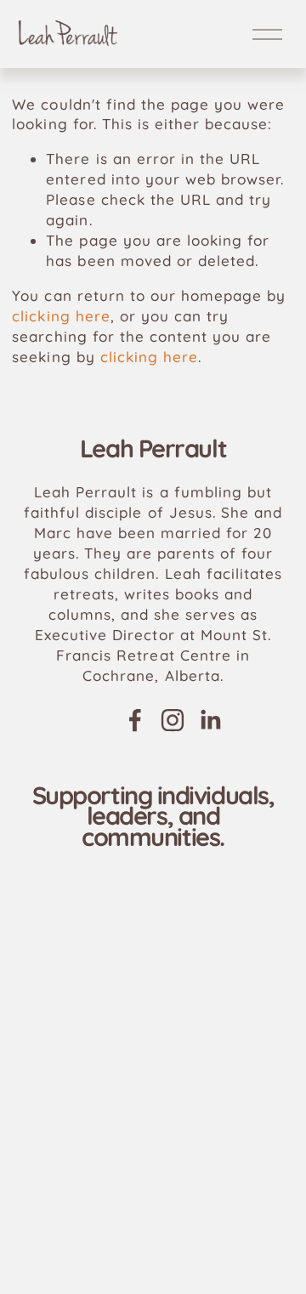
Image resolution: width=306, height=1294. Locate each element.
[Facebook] (135, 720)
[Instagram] (172, 720)
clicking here (61, 316)
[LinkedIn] (210, 720)
